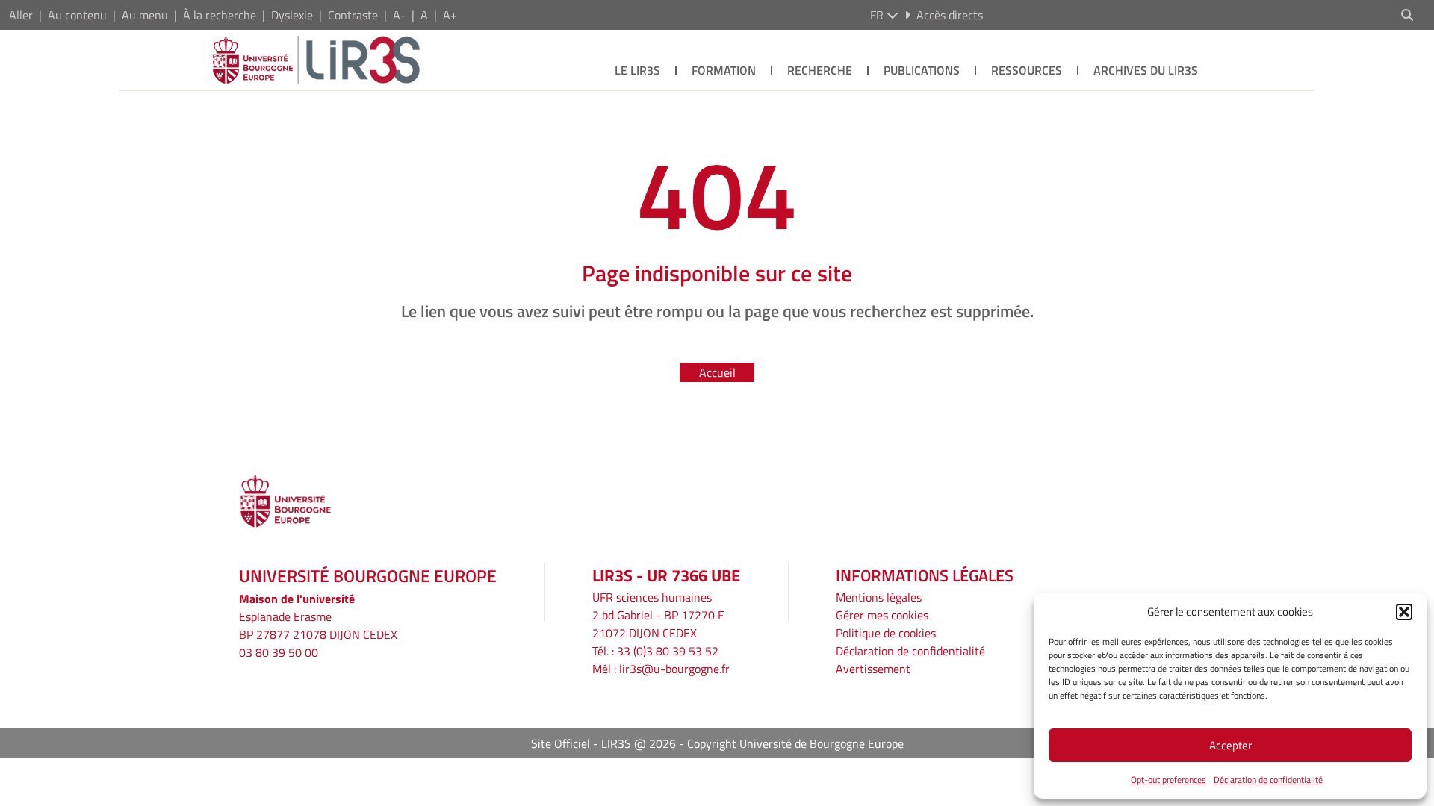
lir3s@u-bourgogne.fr (674, 669)
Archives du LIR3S (1145, 70)
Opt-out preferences (1168, 779)
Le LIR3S (637, 70)
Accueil (717, 372)
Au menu (145, 15)
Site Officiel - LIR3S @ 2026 (603, 743)
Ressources (1026, 70)
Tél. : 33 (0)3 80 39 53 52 (655, 651)
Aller (21, 15)
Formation (724, 70)
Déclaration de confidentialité (1268, 779)
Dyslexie (292, 15)
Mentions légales (879, 597)
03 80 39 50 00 (278, 652)
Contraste (353, 15)
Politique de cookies (886, 633)
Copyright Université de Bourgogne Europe (795, 743)
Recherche (819, 70)
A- (399, 15)
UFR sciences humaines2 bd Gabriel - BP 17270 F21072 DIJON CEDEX (658, 615)
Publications (922, 70)
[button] (1404, 611)
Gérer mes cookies (882, 615)
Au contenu (77, 15)
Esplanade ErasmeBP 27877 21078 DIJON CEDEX (318, 625)
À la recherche (219, 15)
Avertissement (873, 669)
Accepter (1230, 745)
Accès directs (949, 15)
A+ (450, 15)
